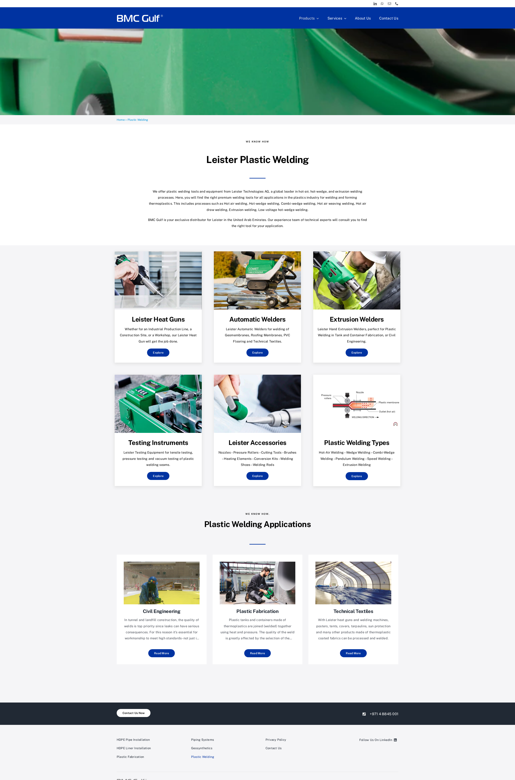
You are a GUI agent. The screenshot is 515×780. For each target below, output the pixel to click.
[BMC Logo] (140, 15)
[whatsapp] (382, 3)
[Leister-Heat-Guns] (158, 253)
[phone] (396, 3)
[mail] (389, 3)
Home (121, 119)
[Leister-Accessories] (257, 376)
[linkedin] (375, 3)
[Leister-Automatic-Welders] (257, 253)
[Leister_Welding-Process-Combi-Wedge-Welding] (356, 376)
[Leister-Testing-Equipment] (158, 376)
